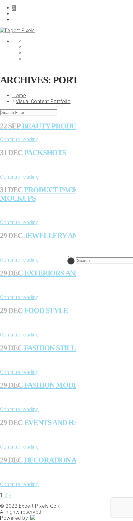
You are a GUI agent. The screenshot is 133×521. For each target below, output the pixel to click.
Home (19, 95)
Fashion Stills (39, 348)
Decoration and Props (55, 460)
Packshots (33, 153)
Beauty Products (44, 126)
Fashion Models (43, 385)
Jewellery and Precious (59, 236)
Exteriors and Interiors (59, 273)
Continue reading (19, 139)
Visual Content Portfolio (43, 101)
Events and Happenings (56, 423)
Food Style (34, 310)
